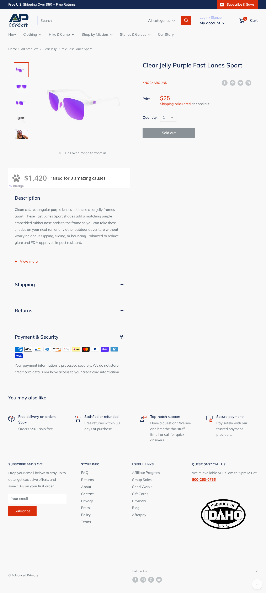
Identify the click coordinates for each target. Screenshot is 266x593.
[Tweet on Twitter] (240, 82)
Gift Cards (140, 494)
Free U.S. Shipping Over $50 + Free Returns (42, 4)
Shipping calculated (175, 104)
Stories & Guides (133, 34)
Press (85, 507)
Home (12, 49)
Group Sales (141, 479)
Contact (87, 494)
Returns (87, 479)
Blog (135, 507)
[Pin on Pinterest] (232, 82)
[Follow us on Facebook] (135, 580)
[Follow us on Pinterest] (151, 580)
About (86, 486)
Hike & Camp (59, 34)
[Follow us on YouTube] (159, 580)
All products (29, 49)
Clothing (30, 34)
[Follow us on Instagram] (143, 580)
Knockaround (155, 83)
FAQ (84, 472)
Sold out (169, 133)
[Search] (186, 20)
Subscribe (22, 511)
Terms (86, 522)
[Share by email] (248, 82)
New (12, 34)
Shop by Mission (95, 34)
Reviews (139, 501)
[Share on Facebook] (225, 82)
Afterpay (139, 514)
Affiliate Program (146, 472)
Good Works (142, 486)
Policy (86, 514)
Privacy (87, 501)
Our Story (166, 34)
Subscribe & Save (240, 4)
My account (210, 23)
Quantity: (150, 117)
